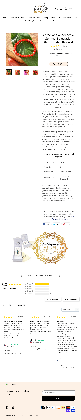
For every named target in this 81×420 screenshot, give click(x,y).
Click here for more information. (61, 217)
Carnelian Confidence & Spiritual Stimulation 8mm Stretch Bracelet (12, 336)
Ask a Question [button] (54, 299)
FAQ (18, 391)
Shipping (58, 53)
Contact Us (10, 394)
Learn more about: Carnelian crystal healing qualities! (59, 155)
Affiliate (26, 391)
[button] (16, 353)
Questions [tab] (18, 305)
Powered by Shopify (33, 415)
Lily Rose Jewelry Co (18, 415)
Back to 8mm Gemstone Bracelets (42, 276)
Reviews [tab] (5, 305)
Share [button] (8, 351)
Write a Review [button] (72, 299)
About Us (9, 391)
